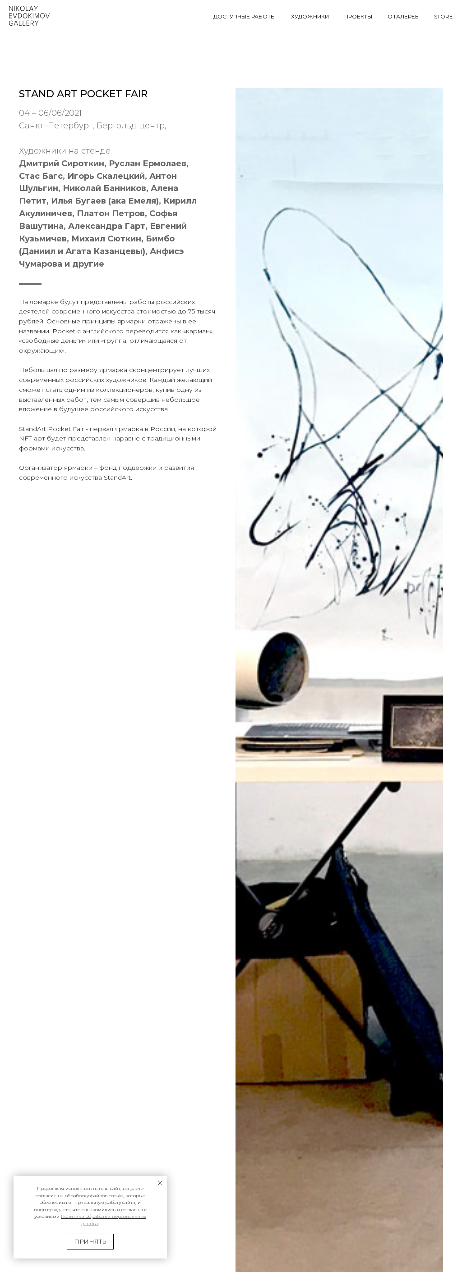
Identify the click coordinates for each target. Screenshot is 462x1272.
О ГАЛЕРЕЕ (403, 16)
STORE (443, 16)
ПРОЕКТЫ (358, 16)
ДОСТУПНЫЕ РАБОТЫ (244, 16)
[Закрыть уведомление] (160, 1182)
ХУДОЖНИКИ (310, 16)
